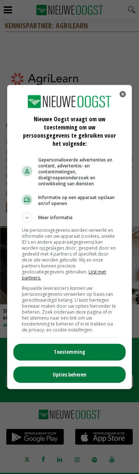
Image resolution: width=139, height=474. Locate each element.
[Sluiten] (122, 94)
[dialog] (69, 237)
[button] (70, 217)
